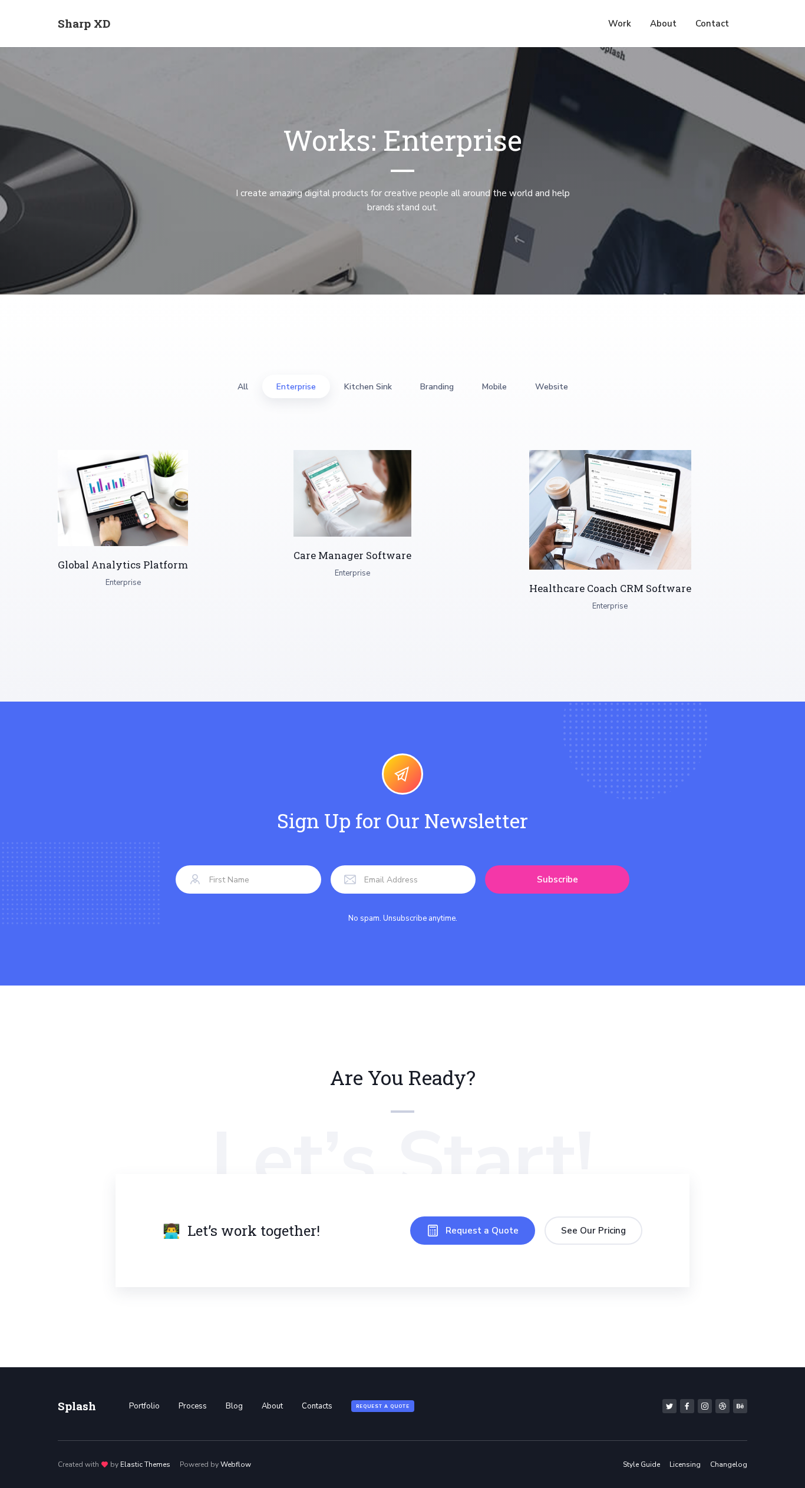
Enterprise (296, 386)
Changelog (728, 1464)
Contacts (317, 1406)
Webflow (235, 1464)
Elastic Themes (145, 1464)
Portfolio (144, 1406)
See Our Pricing (593, 1230)
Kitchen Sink (368, 386)
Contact (712, 23)
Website (551, 386)
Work (619, 23)
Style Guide (641, 1464)
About (663, 23)
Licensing (685, 1464)
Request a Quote (383, 1406)
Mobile (494, 386)
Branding (437, 386)
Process (193, 1406)
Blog (234, 1406)
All (242, 386)
